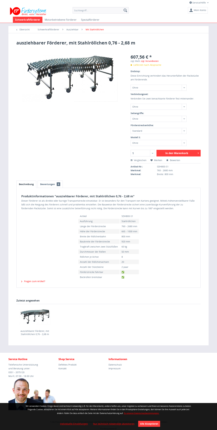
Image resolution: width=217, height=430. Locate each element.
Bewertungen (49, 184)
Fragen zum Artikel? (34, 281)
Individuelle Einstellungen (74, 423)
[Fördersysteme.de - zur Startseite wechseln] (28, 11)
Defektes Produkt (67, 364)
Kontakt (62, 368)
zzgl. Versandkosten (150, 61)
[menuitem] (101, 10)
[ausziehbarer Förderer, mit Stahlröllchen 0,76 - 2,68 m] (34, 317)
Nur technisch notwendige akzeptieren (114, 423)
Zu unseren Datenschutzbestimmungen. (141, 413)
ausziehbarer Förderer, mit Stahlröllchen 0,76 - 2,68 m (34, 332)
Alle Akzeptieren (149, 423)
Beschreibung (26, 184)
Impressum (114, 368)
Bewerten (174, 160)
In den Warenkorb (176, 153)
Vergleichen (139, 160)
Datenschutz (115, 364)
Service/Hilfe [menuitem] (199, 2)
